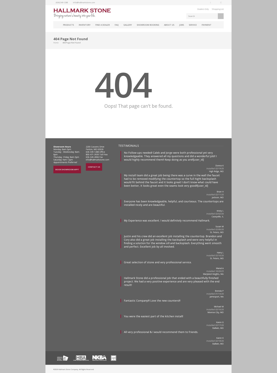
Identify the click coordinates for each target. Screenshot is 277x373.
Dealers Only (203, 9)
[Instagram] (215, 2)
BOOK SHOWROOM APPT (67, 169)
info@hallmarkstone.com (84, 2)
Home (57, 24)
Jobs (181, 24)
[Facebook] (210, 2)
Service (193, 24)
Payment (206, 24)
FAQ (117, 24)
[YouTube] (221, 2)
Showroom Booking (148, 24)
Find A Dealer (102, 24)
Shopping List (218, 9)
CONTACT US (94, 167)
